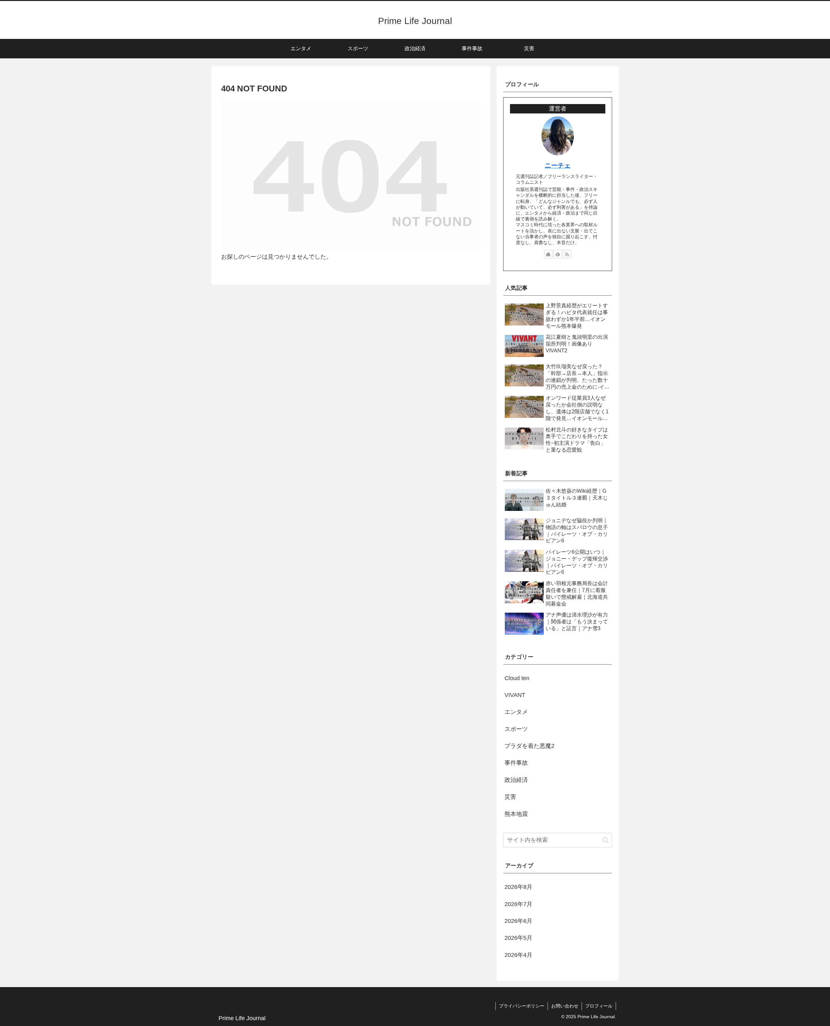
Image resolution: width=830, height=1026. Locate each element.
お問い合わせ (564, 1005)
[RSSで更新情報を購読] (567, 254)
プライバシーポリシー (521, 1005)
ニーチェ (558, 165)
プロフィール (598, 1005)
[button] (605, 840)
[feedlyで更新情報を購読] (557, 254)
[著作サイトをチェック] (548, 254)
